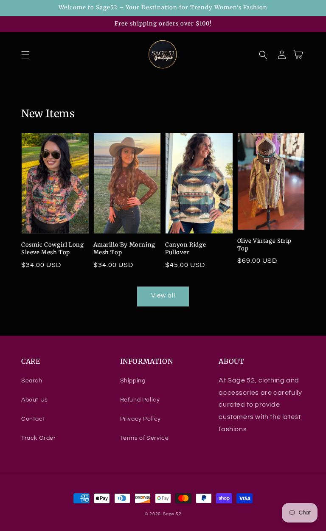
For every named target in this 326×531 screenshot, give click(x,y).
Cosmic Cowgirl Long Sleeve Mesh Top (52, 248)
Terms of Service (144, 438)
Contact (33, 419)
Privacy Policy (140, 419)
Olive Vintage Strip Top (264, 244)
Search (31, 381)
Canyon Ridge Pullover (185, 248)
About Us (34, 400)
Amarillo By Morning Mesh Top (124, 248)
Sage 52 (172, 514)
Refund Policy (140, 400)
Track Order (38, 438)
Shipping (133, 381)
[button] (25, 54)
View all (163, 295)
